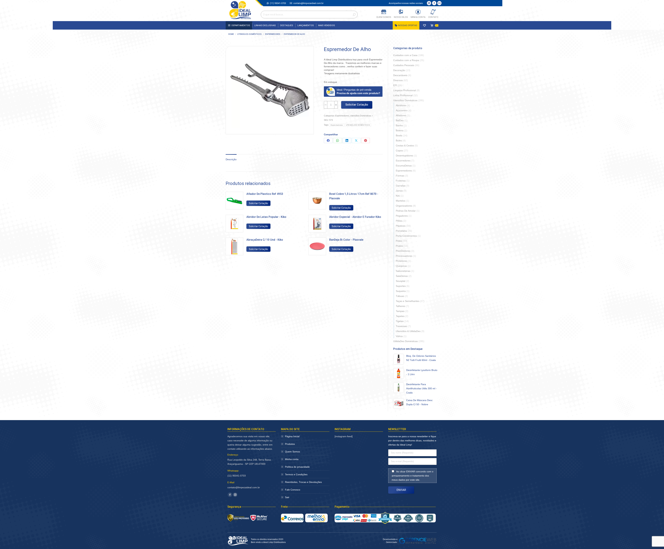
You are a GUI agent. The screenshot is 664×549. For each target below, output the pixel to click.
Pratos (399, 245)
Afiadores (401, 115)
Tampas (400, 311)
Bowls (399, 135)
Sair (287, 497)
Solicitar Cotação (356, 104)
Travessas (401, 326)
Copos (399, 150)
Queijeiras (401, 266)
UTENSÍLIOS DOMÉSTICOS (358, 125)
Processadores (404, 256)
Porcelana (401, 230)
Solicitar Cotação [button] (258, 203)
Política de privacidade (297, 466)
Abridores (401, 105)
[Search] (354, 14)
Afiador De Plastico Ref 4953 (264, 194)
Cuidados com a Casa (405, 55)
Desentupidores (404, 155)
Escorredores (403, 160)
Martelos (400, 200)
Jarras (399, 190)
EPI (395, 85)
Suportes (401, 286)
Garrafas (400, 185)
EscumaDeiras (404, 165)
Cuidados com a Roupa (406, 60)
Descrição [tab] (231, 159)
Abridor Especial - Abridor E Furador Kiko (355, 217)
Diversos (398, 80)
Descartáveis (400, 75)
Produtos (290, 444)
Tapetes (400, 316)
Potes (399, 240)
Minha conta (291, 459)
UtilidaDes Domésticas (405, 341)
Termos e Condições (296, 474)
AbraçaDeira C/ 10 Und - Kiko (264, 239)
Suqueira (401, 291)
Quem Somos (292, 451)
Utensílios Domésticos (360, 116)
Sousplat (400, 281)
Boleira (399, 130)
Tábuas (400, 296)
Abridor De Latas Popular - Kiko (266, 217)
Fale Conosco (292, 489)
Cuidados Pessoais (403, 65)
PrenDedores (403, 250)
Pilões (399, 220)
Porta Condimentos (406, 235)
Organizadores (404, 205)
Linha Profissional (403, 95)
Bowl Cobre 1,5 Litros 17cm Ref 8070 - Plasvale (353, 196)
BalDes (400, 120)
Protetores (401, 261)
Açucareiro (402, 110)
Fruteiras (401, 180)
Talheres (400, 306)
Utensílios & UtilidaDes (408, 331)
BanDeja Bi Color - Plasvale (346, 239)
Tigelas (400, 321)
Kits (398, 195)
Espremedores (342, 116)
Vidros (399, 336)
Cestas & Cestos (405, 145)
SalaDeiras (402, 276)
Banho (399, 125)
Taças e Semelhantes (407, 301)
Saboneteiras (403, 271)
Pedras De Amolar (406, 210)
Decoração (399, 70)
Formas (400, 175)
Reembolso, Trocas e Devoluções (303, 482)
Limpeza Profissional (404, 90)
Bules (399, 140)
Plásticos (400, 225)
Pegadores (402, 215)
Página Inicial (292, 436)
